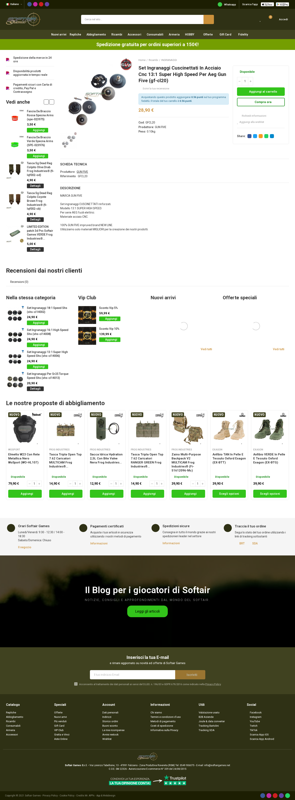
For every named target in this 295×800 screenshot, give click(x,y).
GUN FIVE (160, 127)
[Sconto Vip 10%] (87, 336)
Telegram (272, 136)
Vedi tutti (206, 349)
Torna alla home (281, 60)
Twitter (255, 136)
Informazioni (99, 543)
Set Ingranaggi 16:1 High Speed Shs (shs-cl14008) (47, 332)
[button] (46, 101)
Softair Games (33, 795)
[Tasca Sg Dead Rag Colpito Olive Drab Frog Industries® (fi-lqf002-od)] (15, 170)
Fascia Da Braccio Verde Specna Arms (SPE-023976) (40, 141)
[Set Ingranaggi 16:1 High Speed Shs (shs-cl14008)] (15, 337)
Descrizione (70, 188)
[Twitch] (47, 4)
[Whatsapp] (287, 795)
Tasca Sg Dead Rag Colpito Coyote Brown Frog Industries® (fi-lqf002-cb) (39, 200)
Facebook (249, 136)
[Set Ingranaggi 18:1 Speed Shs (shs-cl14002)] (15, 315)
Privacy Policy (213, 684)
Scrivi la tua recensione (156, 88)
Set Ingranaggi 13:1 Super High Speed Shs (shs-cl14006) (47, 354)
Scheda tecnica (73, 164)
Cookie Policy (67, 795)
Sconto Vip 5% (108, 307)
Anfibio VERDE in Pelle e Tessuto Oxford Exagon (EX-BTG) (269, 458)
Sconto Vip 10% (109, 328)
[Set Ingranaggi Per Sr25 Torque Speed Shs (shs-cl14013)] (15, 381)
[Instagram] (35, 4)
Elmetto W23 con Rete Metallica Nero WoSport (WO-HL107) (24, 458)
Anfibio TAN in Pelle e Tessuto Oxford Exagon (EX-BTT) (229, 458)
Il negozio (24, 547)
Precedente (276, 60)
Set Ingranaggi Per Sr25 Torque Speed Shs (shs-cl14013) (47, 375)
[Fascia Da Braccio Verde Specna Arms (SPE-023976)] (15, 144)
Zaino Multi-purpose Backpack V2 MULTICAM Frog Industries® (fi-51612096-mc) (186, 462)
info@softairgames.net (217, 765)
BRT (242, 543)
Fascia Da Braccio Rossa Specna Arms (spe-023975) (40, 115)
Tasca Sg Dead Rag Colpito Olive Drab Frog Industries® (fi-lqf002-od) (40, 169)
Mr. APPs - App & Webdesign (100, 795)
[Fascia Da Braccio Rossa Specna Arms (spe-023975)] (15, 118)
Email (261, 136)
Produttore (67, 171)
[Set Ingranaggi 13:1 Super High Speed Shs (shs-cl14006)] (15, 359)
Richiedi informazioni (253, 115)
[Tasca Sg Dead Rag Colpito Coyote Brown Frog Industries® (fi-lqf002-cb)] (15, 200)
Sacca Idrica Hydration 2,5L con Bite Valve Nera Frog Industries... (106, 458)
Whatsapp (230, 4)
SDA (255, 543)
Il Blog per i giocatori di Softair (147, 590)
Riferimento (68, 176)
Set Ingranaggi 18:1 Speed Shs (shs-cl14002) (47, 310)
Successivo (286, 60)
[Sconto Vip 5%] (87, 315)
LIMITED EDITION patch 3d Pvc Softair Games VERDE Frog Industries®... (40, 232)
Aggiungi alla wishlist (251, 121)
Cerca (208, 19)
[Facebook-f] (29, 4)
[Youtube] (41, 4)
